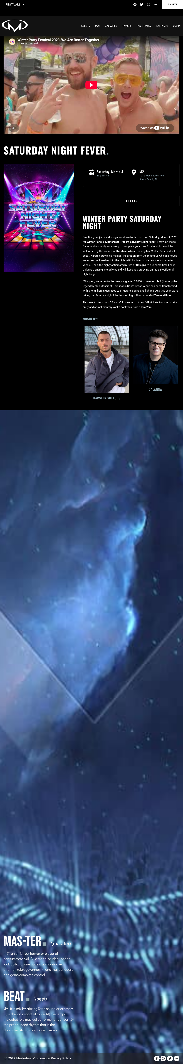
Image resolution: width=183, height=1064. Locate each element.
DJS (97, 25)
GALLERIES (111, 25)
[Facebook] (135, 4)
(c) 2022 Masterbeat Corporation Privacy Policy (37, 1058)
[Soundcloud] (155, 4)
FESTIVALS (13, 4)
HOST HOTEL (144, 25)
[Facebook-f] (157, 1058)
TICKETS (127, 25)
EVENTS (85, 25)
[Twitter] (142, 4)
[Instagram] (148, 4)
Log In (176, 25)
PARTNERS (162, 25)
